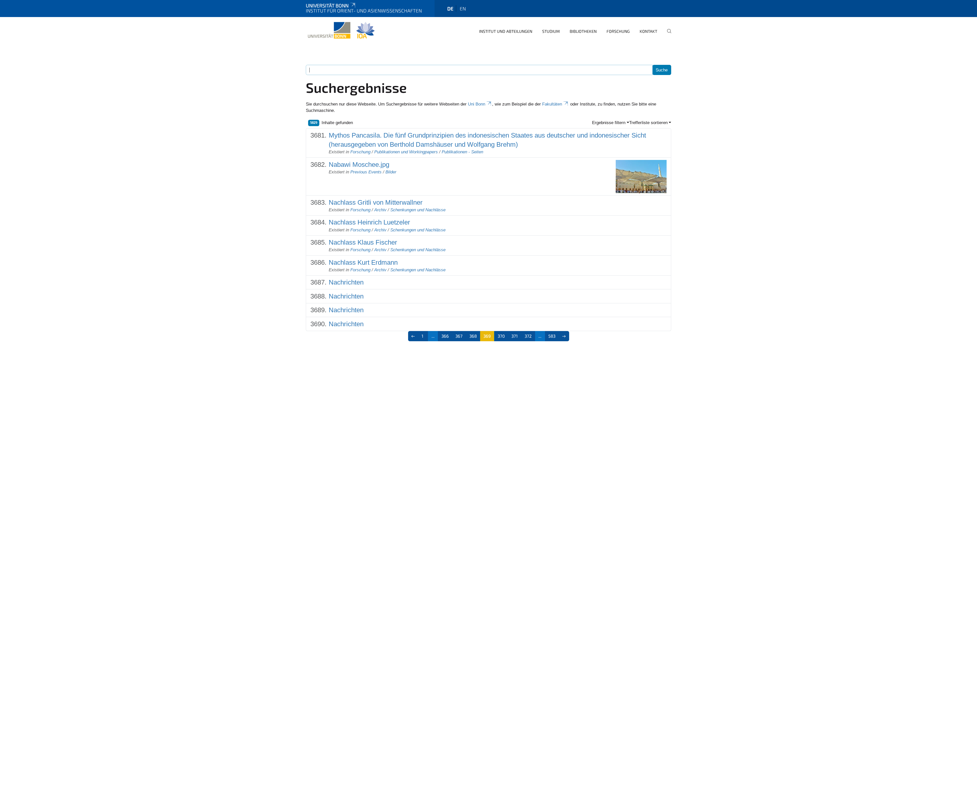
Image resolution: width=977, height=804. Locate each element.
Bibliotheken (583, 31)
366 (445, 335)
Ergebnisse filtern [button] (608, 122)
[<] (413, 336)
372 (528, 335)
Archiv (380, 209)
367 (459, 335)
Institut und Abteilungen (505, 31)
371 (514, 335)
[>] (564, 336)
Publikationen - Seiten (462, 152)
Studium (551, 31)
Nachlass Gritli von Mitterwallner (376, 202)
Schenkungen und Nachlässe (418, 209)
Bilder (390, 172)
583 (551, 335)
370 (501, 335)
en (463, 8)
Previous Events (366, 172)
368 (473, 335)
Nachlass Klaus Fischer (363, 242)
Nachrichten (346, 282)
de (450, 8)
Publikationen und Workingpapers (406, 152)
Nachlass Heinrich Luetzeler (369, 222)
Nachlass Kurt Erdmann (363, 262)
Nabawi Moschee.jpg (359, 164)
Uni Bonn (476, 104)
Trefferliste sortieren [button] (648, 122)
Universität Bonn (327, 5)
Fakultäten (552, 104)
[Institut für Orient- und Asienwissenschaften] (341, 30)
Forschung (618, 31)
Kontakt (648, 31)
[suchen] (667, 34)
